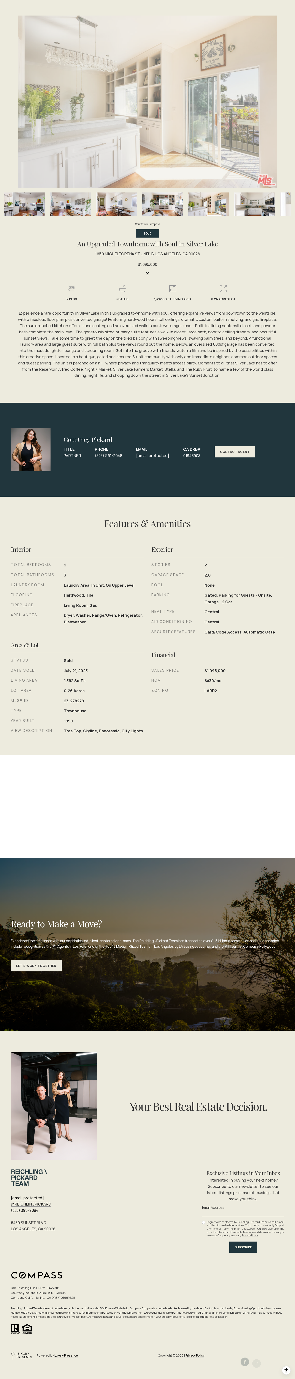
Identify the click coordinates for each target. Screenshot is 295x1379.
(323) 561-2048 (108, 455)
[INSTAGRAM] (256, 1355)
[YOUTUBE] (280, 1355)
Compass (147, 1308)
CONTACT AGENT (235, 452)
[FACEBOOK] (245, 1355)
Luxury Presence (66, 1355)
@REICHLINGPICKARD (31, 1204)
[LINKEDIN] (268, 1355)
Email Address (213, 1207)
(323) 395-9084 (24, 1210)
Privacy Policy (250, 1235)
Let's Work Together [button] (36, 966)
